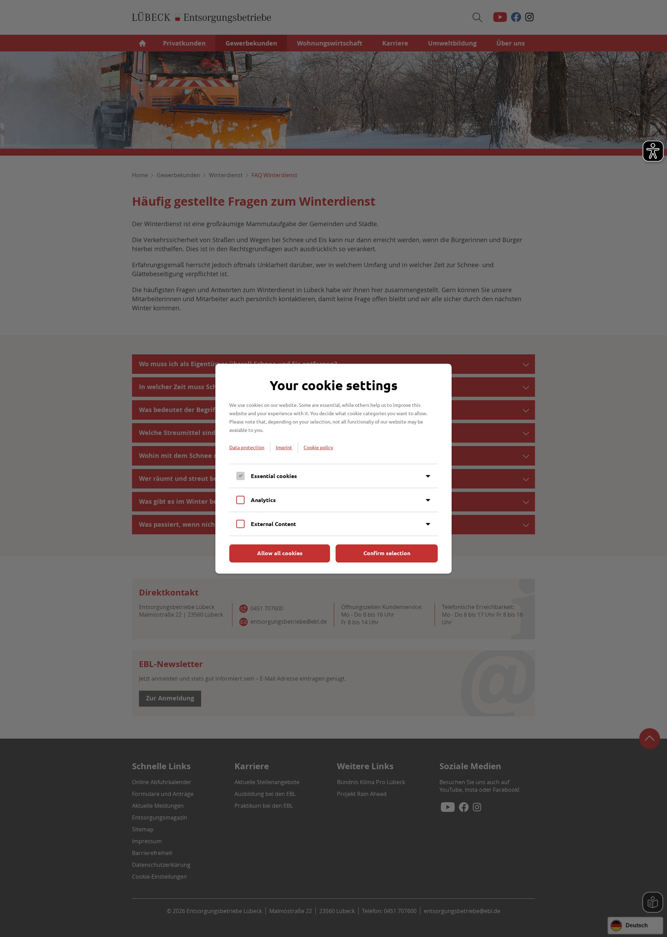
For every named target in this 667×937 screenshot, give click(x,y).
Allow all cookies (280, 553)
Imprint (284, 447)
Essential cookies (274, 475)
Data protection (246, 447)
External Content (273, 523)
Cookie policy (318, 447)
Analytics (263, 499)
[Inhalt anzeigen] (428, 476)
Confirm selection (386, 553)
